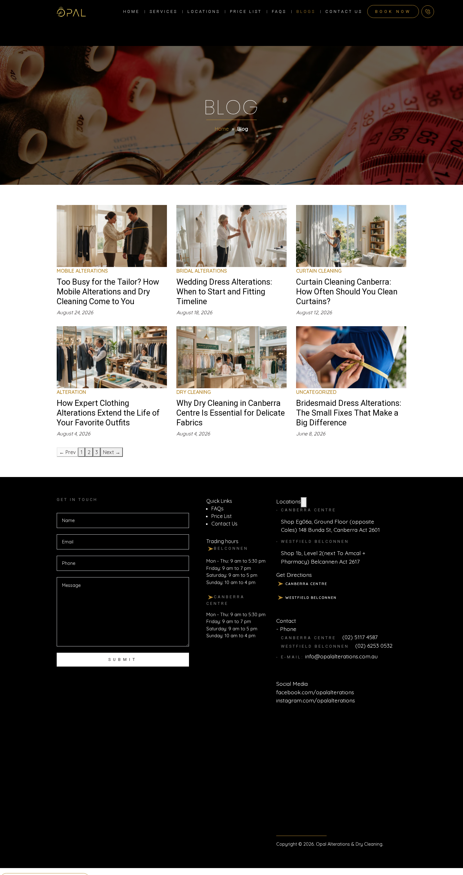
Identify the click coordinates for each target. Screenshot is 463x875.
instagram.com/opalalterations (315, 700)
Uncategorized (316, 392)
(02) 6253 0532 (373, 645)
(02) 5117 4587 (360, 637)
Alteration (71, 392)
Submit (122, 659)
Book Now (393, 11)
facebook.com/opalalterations (315, 692)
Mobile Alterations (82, 271)
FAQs (279, 11)
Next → (111, 452)
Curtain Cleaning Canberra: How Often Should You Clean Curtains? (346, 291)
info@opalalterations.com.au (341, 656)
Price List (246, 11)
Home (131, 11)
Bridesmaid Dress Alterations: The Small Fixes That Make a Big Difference (348, 412)
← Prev (67, 452)
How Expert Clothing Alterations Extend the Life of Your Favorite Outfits (108, 412)
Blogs (305, 11)
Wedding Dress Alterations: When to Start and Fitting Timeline (224, 291)
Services (163, 11)
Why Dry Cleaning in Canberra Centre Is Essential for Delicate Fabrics (230, 412)
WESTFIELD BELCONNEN (311, 597)
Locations (203, 11)
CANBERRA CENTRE (306, 584)
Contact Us (343, 11)
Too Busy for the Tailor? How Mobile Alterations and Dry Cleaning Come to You (108, 291)
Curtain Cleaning (318, 271)
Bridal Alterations (201, 271)
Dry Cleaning (193, 392)
